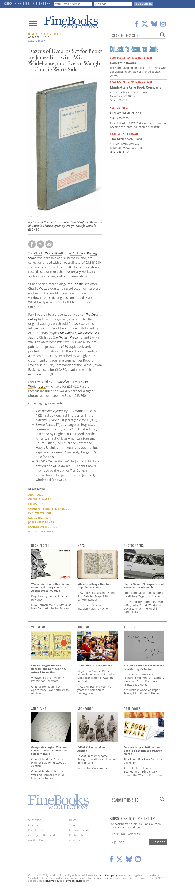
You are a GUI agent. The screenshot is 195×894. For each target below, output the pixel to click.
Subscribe (34, 820)
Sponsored (85, 708)
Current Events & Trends (44, 34)
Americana (38, 708)
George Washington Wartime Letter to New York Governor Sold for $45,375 (49, 750)
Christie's (36, 504)
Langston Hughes (42, 527)
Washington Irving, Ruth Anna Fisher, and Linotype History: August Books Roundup (50, 587)
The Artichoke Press (126, 139)
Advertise (75, 840)
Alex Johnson (36, 40)
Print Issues (35, 830)
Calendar (34, 825)
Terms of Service (73, 880)
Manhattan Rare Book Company (135, 87)
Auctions (35, 495)
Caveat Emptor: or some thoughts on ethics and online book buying (96, 759)
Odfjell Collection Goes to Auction (92, 748)
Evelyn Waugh (39, 513)
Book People (40, 545)
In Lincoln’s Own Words (92, 768)
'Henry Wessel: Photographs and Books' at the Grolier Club (144, 585)
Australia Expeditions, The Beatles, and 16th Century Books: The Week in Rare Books (143, 771)
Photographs (134, 545)
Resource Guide (79, 830)
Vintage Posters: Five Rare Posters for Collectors (47, 679)
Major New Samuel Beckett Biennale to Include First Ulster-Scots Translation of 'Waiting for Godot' (97, 676)
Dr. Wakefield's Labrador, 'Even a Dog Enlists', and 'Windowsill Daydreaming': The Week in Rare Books (143, 607)
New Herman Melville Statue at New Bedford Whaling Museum (51, 606)
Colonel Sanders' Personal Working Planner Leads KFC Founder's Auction (48, 775)
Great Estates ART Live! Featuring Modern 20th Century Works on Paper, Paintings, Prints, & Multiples (144, 679)
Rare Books (132, 708)
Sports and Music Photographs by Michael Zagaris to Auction (143, 594)
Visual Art (39, 627)
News (72, 820)
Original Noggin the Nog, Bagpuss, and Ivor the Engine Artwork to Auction (49, 669)
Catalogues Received (41, 835)
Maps (81, 545)
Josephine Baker (41, 522)
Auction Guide (37, 840)
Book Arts (85, 627)
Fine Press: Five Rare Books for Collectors (143, 761)
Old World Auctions (125, 113)
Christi (77, 284)
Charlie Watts (39, 499)
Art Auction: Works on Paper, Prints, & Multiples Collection (142, 691)
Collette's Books (123, 63)
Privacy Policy (52, 880)
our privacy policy (108, 875)
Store (72, 825)
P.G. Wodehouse (41, 531)
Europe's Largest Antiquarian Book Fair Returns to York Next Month (143, 750)
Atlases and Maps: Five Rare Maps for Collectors (94, 585)
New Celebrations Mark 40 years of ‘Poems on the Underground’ (94, 690)
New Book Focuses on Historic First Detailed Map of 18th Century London (96, 596)
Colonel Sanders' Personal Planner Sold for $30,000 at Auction (48, 762)
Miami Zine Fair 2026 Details (94, 665)
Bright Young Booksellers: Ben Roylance (50, 597)
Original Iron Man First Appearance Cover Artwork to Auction (50, 690)
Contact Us (76, 835)
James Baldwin (40, 517)
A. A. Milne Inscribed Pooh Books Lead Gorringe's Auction (144, 667)
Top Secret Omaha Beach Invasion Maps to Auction (93, 606)
